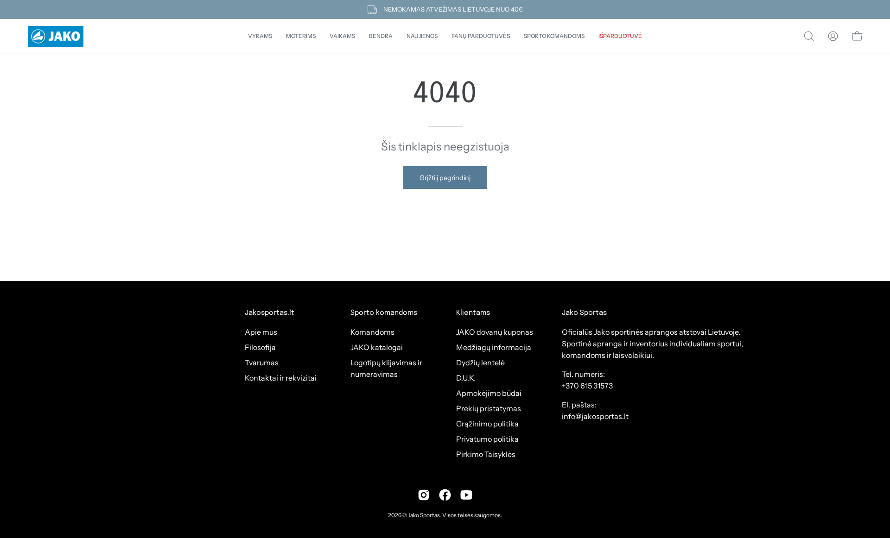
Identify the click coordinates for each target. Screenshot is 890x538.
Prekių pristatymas (488, 408)
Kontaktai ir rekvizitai (281, 377)
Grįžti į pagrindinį (445, 178)
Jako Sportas (424, 515)
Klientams (473, 313)
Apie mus (261, 332)
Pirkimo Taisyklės (485, 454)
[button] (381, 36)
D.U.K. (466, 377)
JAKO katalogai (376, 347)
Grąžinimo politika (487, 423)
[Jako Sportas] (55, 36)
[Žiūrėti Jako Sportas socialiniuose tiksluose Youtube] (466, 495)
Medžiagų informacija (493, 347)
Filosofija (260, 347)
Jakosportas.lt (269, 313)
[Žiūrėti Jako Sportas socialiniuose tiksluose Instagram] (424, 495)
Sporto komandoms (383, 313)
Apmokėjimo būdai (488, 393)
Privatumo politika (487, 439)
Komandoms (372, 332)
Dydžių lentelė (480, 362)
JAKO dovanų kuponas (494, 332)
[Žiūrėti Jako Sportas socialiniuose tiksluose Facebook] (445, 495)
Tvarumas (262, 362)
